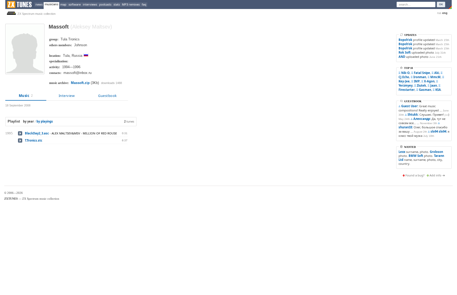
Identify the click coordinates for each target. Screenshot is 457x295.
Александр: (422, 119)
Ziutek (421, 85)
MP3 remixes (131, 4)
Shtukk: (413, 114)
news (39, 4)
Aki (436, 73)
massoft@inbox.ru (77, 73)
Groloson (436, 152)
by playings (44, 121)
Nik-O (405, 73)
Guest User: (409, 106)
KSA (438, 90)
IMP (417, 81)
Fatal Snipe (422, 73)
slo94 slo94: (439, 131)
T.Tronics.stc (33, 140)
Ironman (419, 77)
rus (439, 13)
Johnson (80, 45)
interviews (90, 4)
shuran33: (406, 127)
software (74, 4)
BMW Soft (416, 156)
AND (402, 57)
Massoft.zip (80, 83)
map (63, 4)
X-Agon (429, 81)
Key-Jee (404, 81)
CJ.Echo (404, 77)
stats (116, 4)
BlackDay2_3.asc (37, 133)
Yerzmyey (406, 85)
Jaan (433, 85)
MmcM (435, 77)
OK (441, 4)
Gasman (425, 90)
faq (144, 4)
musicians (51, 4)
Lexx (402, 152)
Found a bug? (414, 175)
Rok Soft (405, 52)
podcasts (105, 4)
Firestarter (407, 90)
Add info (435, 175)
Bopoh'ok (405, 40)
